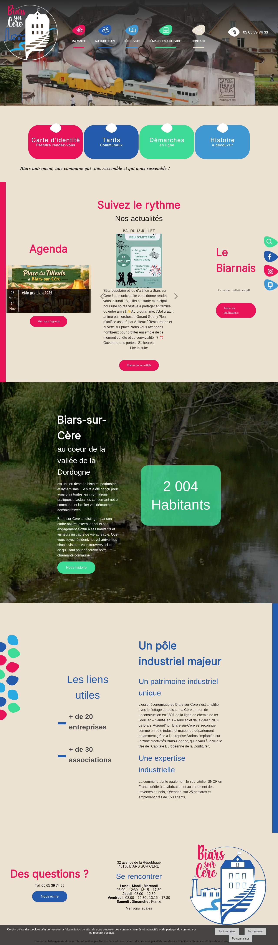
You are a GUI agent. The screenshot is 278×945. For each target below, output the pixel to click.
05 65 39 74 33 (255, 32)
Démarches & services (165, 40)
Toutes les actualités (139, 365)
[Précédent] (102, 296)
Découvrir (132, 40)
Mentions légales (139, 908)
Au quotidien (105, 40)
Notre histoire (76, 567)
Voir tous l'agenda (49, 321)
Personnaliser (240, 938)
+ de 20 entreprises (88, 722)
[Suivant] (176, 296)
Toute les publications (231, 310)
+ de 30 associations (90, 755)
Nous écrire (50, 896)
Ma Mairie (79, 40)
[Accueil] (31, 32)
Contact (199, 40)
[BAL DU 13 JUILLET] (138, 261)
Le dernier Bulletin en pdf (234, 290)
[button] (271, 242)
